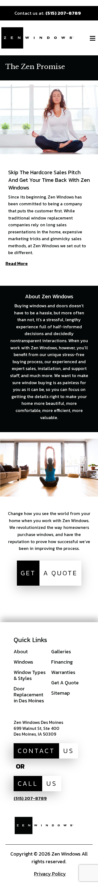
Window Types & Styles (30, 675)
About (21, 651)
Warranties (63, 672)
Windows (23, 662)
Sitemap (60, 693)
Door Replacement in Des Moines (29, 694)
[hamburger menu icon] (92, 38)
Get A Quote (65, 682)
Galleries (61, 651)
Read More (16, 264)
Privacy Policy (50, 873)
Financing (62, 662)
